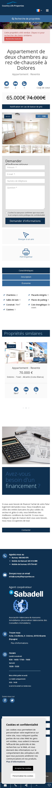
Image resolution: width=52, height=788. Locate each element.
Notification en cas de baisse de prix (26, 106)
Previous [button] (4, 128)
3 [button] (28, 407)
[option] (26, 128)
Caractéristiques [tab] (26, 270)
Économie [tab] (26, 283)
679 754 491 (32, 564)
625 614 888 (32, 561)
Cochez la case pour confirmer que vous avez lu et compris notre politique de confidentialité (26, 213)
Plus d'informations (19, 643)
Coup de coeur (43, 87)
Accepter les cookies (23, 768)
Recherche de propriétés (27, 18)
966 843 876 (23, 557)
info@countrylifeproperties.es (21, 576)
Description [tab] (26, 277)
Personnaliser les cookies (23, 776)
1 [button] (23, 407)
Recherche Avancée (13, 39)
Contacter (26, 530)
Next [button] (47, 128)
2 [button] (26, 407)
